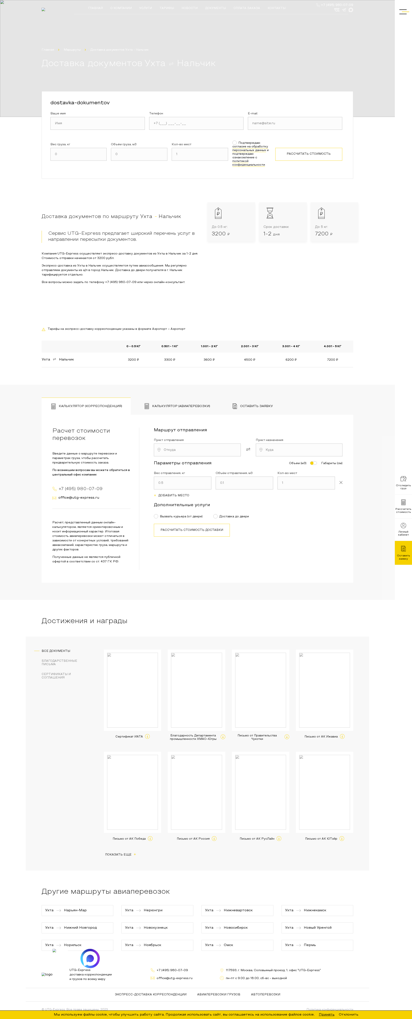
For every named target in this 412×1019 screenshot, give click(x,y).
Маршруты (72, 49)
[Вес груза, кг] (78, 154)
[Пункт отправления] (197, 450)
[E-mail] (295, 123)
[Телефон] (196, 123)
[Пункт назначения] (299, 450)
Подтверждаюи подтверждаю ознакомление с (250, 154)
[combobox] (197, 450)
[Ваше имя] (97, 123)
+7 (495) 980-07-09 (337, 5)
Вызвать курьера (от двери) (181, 516)
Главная (48, 49)
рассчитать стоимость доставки (192, 530)
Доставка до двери (234, 516)
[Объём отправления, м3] (244, 483)
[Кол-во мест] (200, 154)
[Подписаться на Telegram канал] (62, 958)
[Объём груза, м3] (139, 154)
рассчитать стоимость (309, 154)
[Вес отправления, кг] (182, 483)
